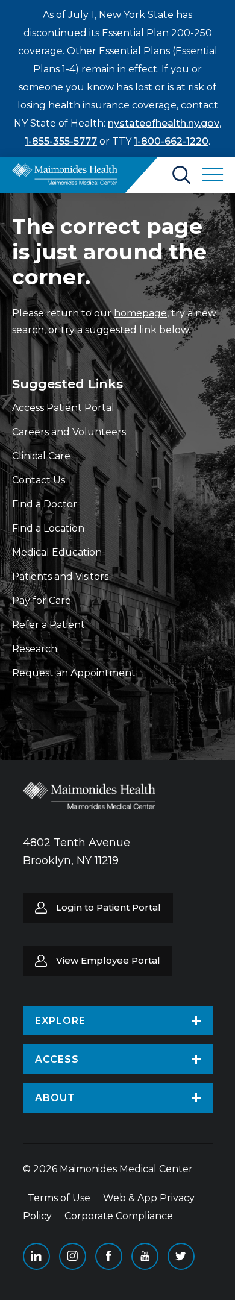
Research (34, 649)
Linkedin (36, 1256)
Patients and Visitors (60, 576)
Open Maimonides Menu (212, 175)
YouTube (144, 1256)
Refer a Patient (48, 624)
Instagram (72, 1256)
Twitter (181, 1256)
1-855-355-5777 (61, 141)
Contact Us (38, 480)
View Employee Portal (108, 960)
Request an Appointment (74, 673)
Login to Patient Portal (108, 907)
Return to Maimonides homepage (65, 174)
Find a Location (48, 528)
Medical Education (57, 552)
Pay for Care (41, 600)
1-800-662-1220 (171, 141)
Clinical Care (41, 456)
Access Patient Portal (63, 407)
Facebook (108, 1256)
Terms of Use (59, 1198)
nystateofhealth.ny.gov (163, 123)
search (28, 330)
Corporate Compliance (118, 1216)
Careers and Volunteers (69, 432)
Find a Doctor (44, 504)
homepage (140, 313)
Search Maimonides (181, 175)
